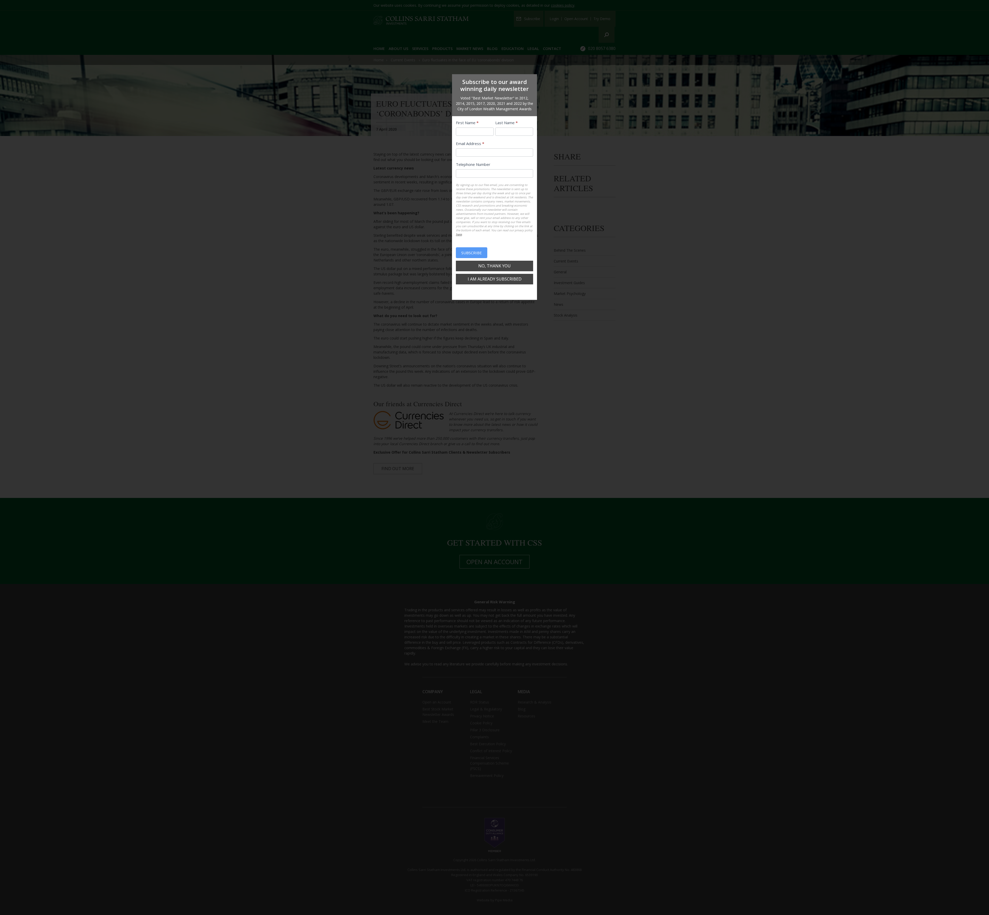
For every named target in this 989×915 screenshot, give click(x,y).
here (459, 234)
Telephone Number (473, 164)
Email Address (470, 143)
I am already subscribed (495, 279)
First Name (467, 122)
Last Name (506, 122)
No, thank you (494, 266)
